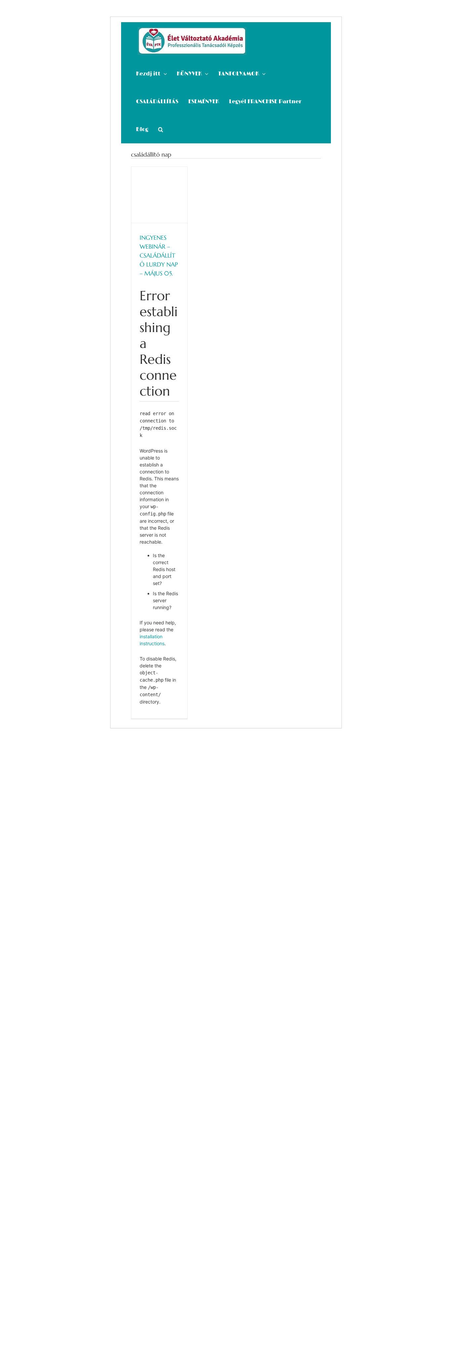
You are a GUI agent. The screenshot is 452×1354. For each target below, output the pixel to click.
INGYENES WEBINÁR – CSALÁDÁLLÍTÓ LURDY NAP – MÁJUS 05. (159, 255)
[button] (160, 129)
